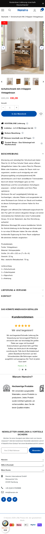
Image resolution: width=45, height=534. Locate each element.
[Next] (41, 48)
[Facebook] (3, 499)
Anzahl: (4, 103)
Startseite (4, 17)
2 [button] (22, 369)
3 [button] (25, 369)
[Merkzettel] (41, 114)
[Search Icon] (12, 10)
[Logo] (22, 10)
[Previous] (3, 48)
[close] (43, 3)
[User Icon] (34, 10)
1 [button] (19, 369)
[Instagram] (9, 499)
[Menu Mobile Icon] (2, 10)
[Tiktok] (14, 499)
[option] (22, 47)
